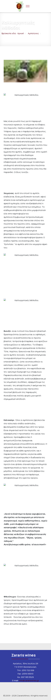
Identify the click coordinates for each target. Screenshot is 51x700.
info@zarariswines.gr (29, 680)
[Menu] (27, 6)
